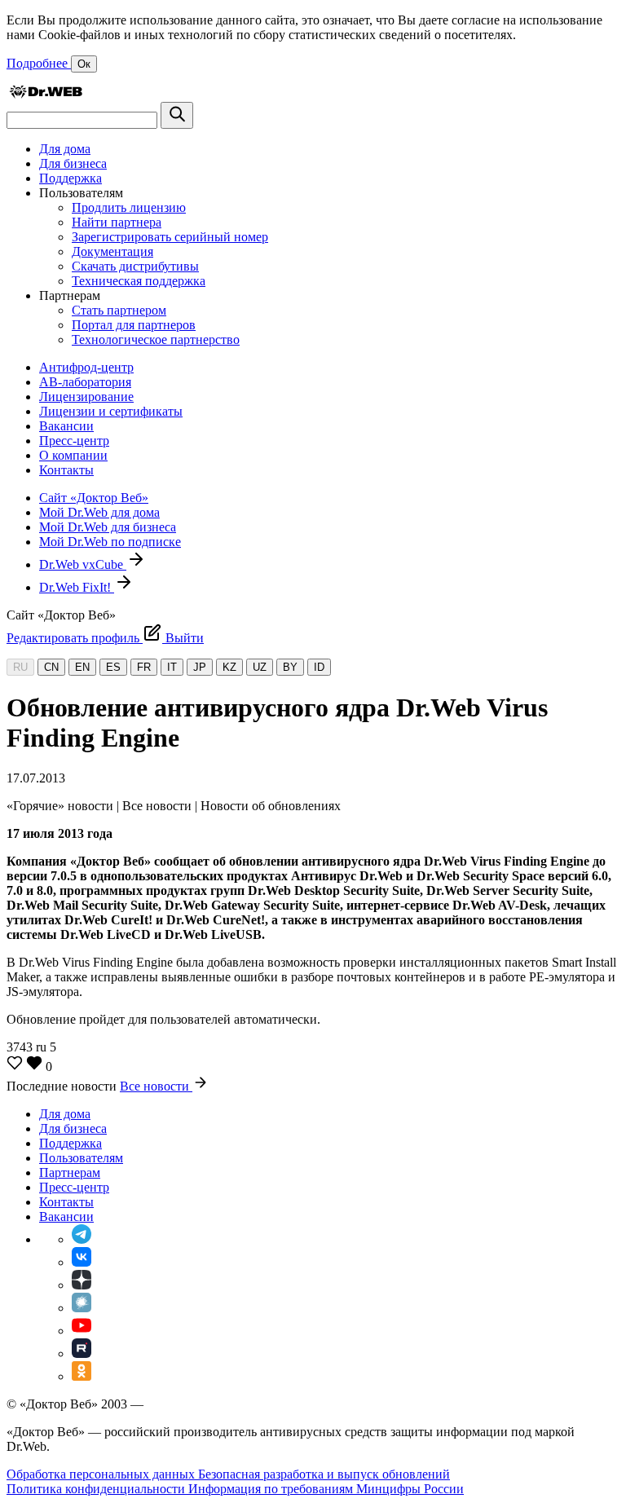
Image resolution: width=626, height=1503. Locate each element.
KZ (229, 667)
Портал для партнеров (134, 325)
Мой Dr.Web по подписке (110, 542)
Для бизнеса (73, 163)
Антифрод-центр (86, 367)
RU (20, 667)
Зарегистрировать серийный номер (170, 237)
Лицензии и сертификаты (111, 411)
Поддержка (70, 178)
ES (113, 667)
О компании (73, 455)
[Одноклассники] (81, 1376)
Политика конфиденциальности (97, 1489)
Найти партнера (116, 222)
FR (144, 667)
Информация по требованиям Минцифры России (326, 1489)
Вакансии (66, 426)
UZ (260, 667)
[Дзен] (81, 1285)
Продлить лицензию (129, 207)
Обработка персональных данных (102, 1474)
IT (172, 667)
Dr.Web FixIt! (76, 587)
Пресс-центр (74, 440)
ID (319, 667)
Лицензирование (86, 396)
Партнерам (69, 1172)
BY (290, 667)
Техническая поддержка (138, 281)
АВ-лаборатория (85, 382)
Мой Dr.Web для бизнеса (107, 527)
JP (199, 667)
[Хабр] (81, 1308)
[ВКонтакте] (81, 1262)
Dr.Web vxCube (82, 564)
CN (51, 667)
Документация (112, 251)
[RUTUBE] (81, 1353)
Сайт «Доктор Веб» (93, 498)
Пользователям (81, 1158)
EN (82, 667)
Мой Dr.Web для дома (99, 512)
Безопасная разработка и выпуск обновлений (324, 1474)
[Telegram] (81, 1239)
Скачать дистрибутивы (135, 266)
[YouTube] (81, 1331)
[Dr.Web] (46, 94)
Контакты (66, 470)
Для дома (64, 149)
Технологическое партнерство (156, 339)
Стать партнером (119, 310)
